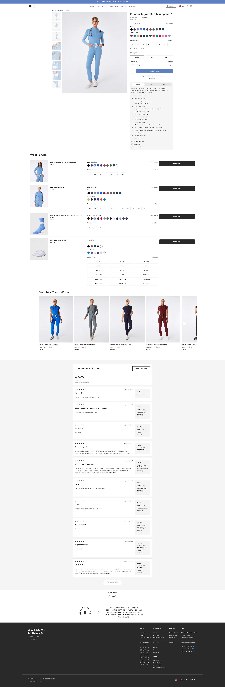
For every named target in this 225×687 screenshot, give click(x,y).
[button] (56, 16)
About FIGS (132, 6)
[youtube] (34, 640)
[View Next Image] (123, 53)
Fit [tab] (151, 84)
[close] (195, 2)
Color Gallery (169, 23)
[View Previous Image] (65, 53)
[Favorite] (191, 6)
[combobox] (133, 71)
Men (98, 6)
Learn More (170, 61)
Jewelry (104, 6)
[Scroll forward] (184, 323)
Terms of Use (31, 681)
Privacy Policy (39, 681)
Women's (54, 10)
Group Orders (114, 6)
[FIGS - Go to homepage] (33, 6)
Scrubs (60, 10)
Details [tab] (138, 84)
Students (123, 6)
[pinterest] (36, 640)
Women (92, 6)
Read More (112, 472)
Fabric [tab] (164, 84)
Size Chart (170, 40)
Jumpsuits (66, 10)
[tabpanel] (151, 118)
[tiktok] (31, 640)
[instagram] (29, 640)
